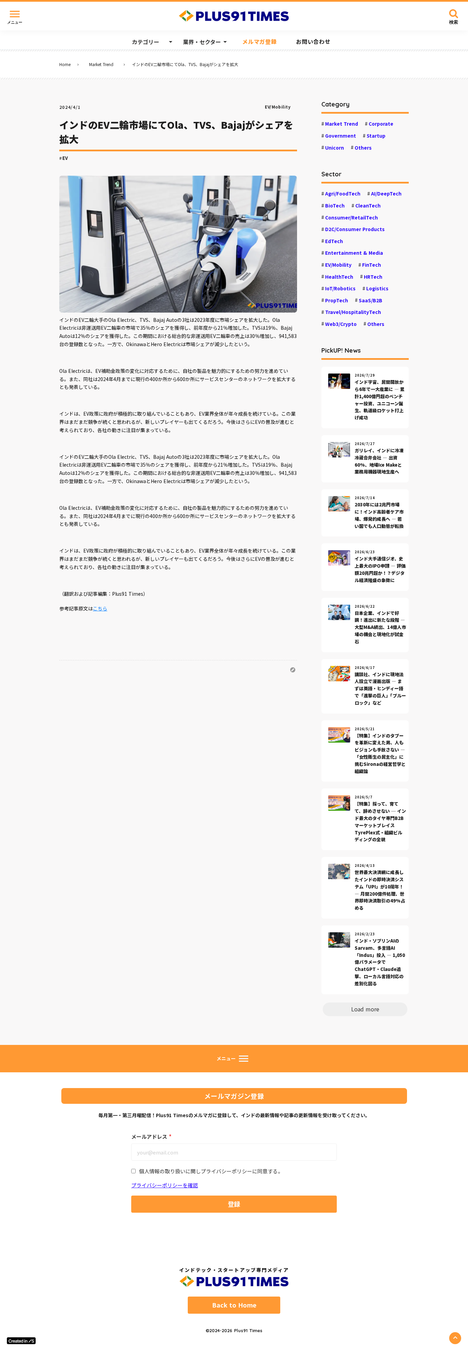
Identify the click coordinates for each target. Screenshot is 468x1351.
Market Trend (101, 64)
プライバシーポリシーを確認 (164, 1185)
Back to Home (234, 1305)
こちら (100, 608)
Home (65, 64)
